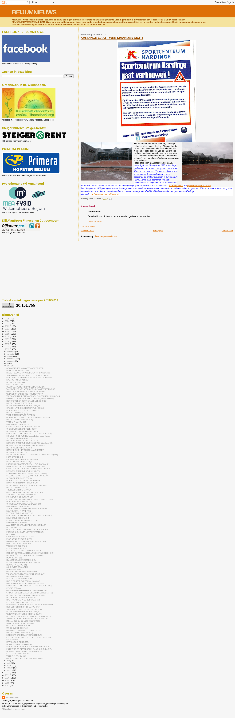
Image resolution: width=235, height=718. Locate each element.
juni (8, 366)
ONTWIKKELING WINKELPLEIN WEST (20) (23, 504)
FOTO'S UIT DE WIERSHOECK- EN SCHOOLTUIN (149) (29, 586)
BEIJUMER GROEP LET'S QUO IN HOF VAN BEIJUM (27, 476)
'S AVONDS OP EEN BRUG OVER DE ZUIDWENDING (27, 619)
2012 (7, 673)
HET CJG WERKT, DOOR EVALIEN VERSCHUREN (26, 401)
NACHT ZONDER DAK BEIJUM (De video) (23, 581)
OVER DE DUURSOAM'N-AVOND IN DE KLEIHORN (27, 530)
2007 (7, 685)
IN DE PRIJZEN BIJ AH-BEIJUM (19, 579)
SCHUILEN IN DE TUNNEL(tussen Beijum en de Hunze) (28, 436)
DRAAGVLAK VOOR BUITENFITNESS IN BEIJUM (26, 541)
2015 (7, 344)
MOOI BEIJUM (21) (14, 558)
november (11, 354)
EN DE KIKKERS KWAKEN (16, 523)
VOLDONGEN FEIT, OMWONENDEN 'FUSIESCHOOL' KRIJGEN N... (33, 396)
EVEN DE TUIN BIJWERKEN (17, 380)
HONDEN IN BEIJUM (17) (16, 452)
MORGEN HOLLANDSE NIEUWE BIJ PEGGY (24, 480)
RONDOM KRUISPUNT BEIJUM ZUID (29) (23, 471)
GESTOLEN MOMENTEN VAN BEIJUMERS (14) (25, 387)
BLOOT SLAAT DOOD (15, 384)
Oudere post (227, 230)
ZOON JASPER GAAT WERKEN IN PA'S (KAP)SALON (27, 464)
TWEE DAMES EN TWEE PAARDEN (20, 415)
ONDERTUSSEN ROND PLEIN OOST (21, 429)
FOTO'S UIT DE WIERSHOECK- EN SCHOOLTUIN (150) (29, 516)
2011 (7, 675)
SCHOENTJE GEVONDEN (17, 567)
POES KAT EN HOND (15, 457)
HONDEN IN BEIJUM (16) (16, 565)
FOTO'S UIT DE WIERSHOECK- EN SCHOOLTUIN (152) (29, 377)
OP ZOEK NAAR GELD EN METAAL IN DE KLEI (25, 408)
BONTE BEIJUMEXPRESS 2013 (19, 403)
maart (9, 666)
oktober (10, 356)
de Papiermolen (176, 185)
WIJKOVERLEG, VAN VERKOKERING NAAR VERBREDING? (30, 389)
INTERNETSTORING (14, 569)
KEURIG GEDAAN (13, 588)
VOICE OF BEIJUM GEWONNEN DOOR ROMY (25, 574)
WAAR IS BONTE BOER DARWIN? (20, 623)
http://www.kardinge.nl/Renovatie (105, 194)
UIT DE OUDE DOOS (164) (17, 487)
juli (8, 363)
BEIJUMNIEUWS (34, 12)
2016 (7, 342)
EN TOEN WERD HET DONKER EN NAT (22, 459)
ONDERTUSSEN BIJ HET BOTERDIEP (21, 572)
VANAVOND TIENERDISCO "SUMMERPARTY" (24, 394)
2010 (7, 678)
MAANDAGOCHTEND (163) (17, 424)
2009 (7, 680)
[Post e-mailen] (110, 199)
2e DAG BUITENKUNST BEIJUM (19, 478)
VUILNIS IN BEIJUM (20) (16, 656)
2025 (7, 319)
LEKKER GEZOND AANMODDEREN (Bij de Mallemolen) (28, 373)
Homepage (158, 230)
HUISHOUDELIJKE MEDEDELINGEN (21, 560)
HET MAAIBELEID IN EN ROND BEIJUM (22, 431)
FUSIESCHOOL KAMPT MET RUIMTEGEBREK (25, 532)
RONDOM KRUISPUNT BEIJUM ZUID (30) (23, 406)
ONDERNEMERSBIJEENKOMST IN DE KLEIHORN (26, 591)
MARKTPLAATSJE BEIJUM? (17, 370)
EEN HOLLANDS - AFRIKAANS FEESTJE (22, 520)
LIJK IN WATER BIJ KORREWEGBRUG (22, 483)
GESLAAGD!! (11, 534)
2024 (7, 321)
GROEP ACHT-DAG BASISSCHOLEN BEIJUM (24, 492)
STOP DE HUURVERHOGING (18, 654)
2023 (7, 324)
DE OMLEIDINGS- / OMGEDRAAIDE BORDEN (24, 368)
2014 (7, 347)
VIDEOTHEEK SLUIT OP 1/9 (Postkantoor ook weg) (26, 474)
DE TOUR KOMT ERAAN (16, 382)
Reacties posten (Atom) (106, 236)
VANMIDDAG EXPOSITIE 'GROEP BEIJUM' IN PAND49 (28, 647)
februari (10, 668)
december (11, 352)
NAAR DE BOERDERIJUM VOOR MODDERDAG (25, 391)
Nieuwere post (87, 230)
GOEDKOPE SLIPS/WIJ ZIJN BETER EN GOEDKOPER (28, 417)
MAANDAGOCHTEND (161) (17, 576)
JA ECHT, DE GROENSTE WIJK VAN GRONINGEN (26, 509)
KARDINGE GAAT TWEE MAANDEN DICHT (112, 37)
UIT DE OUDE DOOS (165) (17, 413)
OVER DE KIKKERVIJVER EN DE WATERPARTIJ (25, 658)
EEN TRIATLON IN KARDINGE (18, 511)
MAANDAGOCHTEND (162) (17, 506)
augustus (11, 361)
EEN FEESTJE (12, 640)
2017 (7, 339)
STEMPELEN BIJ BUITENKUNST (19, 438)
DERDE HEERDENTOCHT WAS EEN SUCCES (25, 584)
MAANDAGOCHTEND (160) (17, 642)
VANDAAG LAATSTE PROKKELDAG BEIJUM (24, 614)
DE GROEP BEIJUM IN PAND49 (19, 644)
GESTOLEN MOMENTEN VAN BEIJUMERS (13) (25, 445)
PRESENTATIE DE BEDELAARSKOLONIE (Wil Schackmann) (30, 399)
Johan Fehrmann (12, 697)
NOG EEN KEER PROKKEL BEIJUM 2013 (22, 607)
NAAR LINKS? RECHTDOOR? (18, 544)
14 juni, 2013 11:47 (95, 221)
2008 (7, 683)
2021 (7, 329)
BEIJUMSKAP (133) (14, 527)
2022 (7, 326)
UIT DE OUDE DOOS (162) (17, 628)
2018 (7, 336)
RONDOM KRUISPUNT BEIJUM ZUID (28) (23, 562)
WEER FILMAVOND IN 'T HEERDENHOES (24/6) (25, 466)
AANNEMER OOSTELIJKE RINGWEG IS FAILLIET (26, 525)
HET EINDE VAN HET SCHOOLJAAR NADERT (25, 450)
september (11, 359)
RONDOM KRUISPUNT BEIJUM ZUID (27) (23, 611)
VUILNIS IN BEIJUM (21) (16, 422)
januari (9, 670)
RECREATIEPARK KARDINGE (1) (19, 633)
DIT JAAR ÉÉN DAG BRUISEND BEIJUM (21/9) (25, 555)
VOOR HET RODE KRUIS (16, 546)
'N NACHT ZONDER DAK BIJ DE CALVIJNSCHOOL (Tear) (29, 593)
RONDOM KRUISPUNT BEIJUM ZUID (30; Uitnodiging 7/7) (29, 443)
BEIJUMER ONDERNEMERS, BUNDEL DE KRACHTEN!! (28, 616)
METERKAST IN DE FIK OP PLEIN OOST (22, 410)
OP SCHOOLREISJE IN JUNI (18, 626)
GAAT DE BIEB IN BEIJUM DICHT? (20, 537)
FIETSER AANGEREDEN (16, 548)
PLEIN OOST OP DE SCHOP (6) (19, 539)
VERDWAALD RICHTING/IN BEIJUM (20, 494)
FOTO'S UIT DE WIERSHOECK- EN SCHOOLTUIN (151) (29, 434)
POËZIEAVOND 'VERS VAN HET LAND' (22, 441)
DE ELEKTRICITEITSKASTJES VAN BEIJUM (24, 635)
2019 (7, 334)
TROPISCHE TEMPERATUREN (18, 490)
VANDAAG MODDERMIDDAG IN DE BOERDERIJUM (27, 375)
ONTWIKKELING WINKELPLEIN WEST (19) (23, 630)
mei (8, 661)
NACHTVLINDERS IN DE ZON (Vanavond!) (23, 600)
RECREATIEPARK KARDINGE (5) (19, 420)
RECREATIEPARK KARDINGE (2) (19, 602)
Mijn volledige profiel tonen (14, 709)
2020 (7, 331)
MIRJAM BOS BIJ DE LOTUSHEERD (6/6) (23, 621)
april (9, 663)
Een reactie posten (88, 226)
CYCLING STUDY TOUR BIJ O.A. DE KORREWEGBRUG (29, 637)
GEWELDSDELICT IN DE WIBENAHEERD (23, 427)
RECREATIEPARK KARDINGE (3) (19, 513)
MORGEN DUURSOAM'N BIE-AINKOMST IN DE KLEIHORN (30, 553)
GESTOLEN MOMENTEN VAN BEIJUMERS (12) (25, 595)
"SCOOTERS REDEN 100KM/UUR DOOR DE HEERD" (28, 469)
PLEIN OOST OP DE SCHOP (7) (19, 462)
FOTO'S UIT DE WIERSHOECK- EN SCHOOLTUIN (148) (29, 649)
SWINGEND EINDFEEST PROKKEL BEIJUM (24, 609)
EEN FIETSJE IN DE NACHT (17, 518)
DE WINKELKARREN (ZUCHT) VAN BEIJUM (24, 651)
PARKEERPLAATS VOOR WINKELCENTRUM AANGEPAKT (29, 604)
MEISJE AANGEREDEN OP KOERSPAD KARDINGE (27, 485)
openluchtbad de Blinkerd (199, 185)
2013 (7, 349)
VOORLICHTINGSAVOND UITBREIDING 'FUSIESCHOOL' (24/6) (32, 455)
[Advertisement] (16, 251)
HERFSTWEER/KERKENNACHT (19, 448)
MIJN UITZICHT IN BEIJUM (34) (19, 501)
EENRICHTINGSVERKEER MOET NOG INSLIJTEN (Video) (29, 499)
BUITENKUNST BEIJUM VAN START (20, 497)
